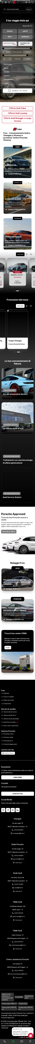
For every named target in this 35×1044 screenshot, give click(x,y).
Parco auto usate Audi (10, 725)
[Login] (29, 2)
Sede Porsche (17, 844)
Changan (17, 819)
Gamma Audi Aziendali (11, 719)
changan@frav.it (18, 833)
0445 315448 (18, 913)
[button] (2, 2)
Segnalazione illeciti (29, 997)
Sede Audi (17, 873)
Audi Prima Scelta (11, 722)
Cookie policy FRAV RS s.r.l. (26, 1008)
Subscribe (17, 777)
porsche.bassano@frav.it (18, 974)
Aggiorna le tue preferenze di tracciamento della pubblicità (7, 997)
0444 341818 (18, 884)
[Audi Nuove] (18, 162)
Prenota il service (10, 424)
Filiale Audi (17, 902)
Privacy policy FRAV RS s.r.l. (9, 1008)
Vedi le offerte (9, 753)
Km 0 (10, 37)
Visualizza (19, 91)
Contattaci (18, 794)
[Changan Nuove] (18, 234)
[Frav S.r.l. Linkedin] (17, 810)
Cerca (29, 9)
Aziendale (25, 37)
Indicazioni (18, 862)
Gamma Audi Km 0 (9, 715)
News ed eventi (8, 700)
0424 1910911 (18, 970)
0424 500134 (18, 942)
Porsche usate (8, 737)
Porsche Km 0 (8, 741)
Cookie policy (23, 1003)
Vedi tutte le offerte (8, 531)
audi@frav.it (19, 888)
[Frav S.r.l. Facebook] (8, 810)
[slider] (3, 48)
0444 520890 (18, 855)
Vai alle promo (9, 390)
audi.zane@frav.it (19, 916)
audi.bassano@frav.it (18, 945)
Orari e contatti (8, 697)
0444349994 (18, 830)
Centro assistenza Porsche (17, 959)
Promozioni (7, 703)
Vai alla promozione (11, 456)
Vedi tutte (20, 254)
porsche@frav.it (18, 859)
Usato (25, 31)
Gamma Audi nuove (10, 712)
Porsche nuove (8, 734)
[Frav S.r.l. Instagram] (3, 810)
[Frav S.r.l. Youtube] (13, 810)
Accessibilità (19, 997)
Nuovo (9, 31)
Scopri (8, 647)
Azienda (6, 693)
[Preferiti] (32, 2)
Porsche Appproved (10, 744)
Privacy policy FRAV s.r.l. (9, 1003)
